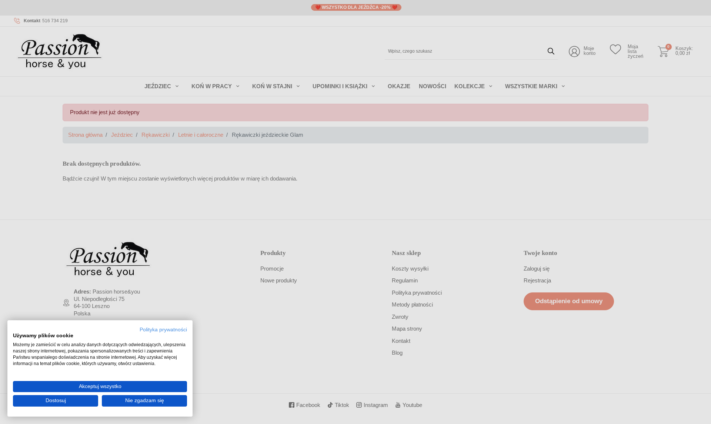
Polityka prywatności (163, 329)
